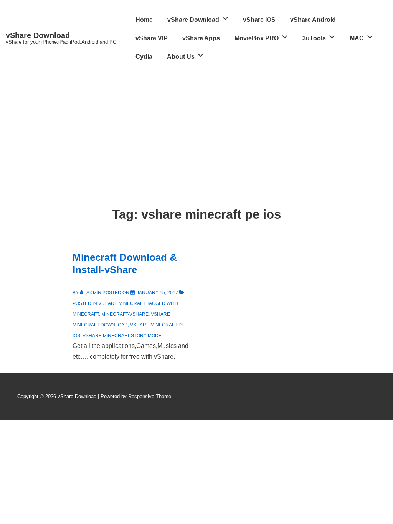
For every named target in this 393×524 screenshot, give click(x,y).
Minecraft (86, 314)
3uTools (314, 38)
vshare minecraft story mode (122, 335)
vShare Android (313, 19)
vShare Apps (201, 38)
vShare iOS (259, 19)
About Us (181, 56)
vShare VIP (151, 38)
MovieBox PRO (256, 38)
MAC (357, 38)
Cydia (143, 56)
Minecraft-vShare (125, 314)
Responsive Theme (149, 396)
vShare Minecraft (121, 303)
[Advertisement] (196, 123)
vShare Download (38, 35)
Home (144, 19)
